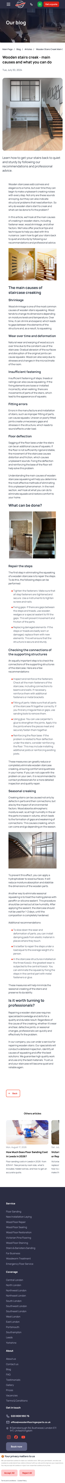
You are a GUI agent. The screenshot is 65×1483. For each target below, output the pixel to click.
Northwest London (16, 1290)
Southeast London (16, 1311)
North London (13, 1285)
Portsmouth (12, 1327)
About (9, 1350)
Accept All (9, 1472)
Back (14, 1093)
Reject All (27, 1472)
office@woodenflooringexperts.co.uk (30, 1422)
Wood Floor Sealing (16, 1227)
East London (13, 1321)
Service (10, 1203)
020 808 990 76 (20, 1416)
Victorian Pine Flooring (18, 1237)
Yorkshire (11, 1342)
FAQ (8, 1374)
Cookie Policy (22, 1481)
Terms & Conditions (17, 1400)
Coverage (12, 1272)
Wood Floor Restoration (19, 1232)
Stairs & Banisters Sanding (20, 1248)
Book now (16, 1446)
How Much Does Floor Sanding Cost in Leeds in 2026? (27, 1154)
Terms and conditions (8, 1481)
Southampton (13, 1332)
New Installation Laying (19, 1216)
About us (11, 1358)
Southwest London (16, 1306)
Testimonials (13, 1379)
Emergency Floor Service (19, 1263)
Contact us (12, 1364)
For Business (13, 1253)
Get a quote (51, 4)
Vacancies (12, 1395)
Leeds (9, 1337)
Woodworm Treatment (18, 1258)
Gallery (10, 1385)
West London (13, 1316)
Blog (8, 1369)
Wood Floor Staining (17, 1242)
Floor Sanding (13, 1211)
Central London (14, 1280)
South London (14, 1301)
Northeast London (16, 1295)
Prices (9, 1390)
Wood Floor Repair (16, 1222)
